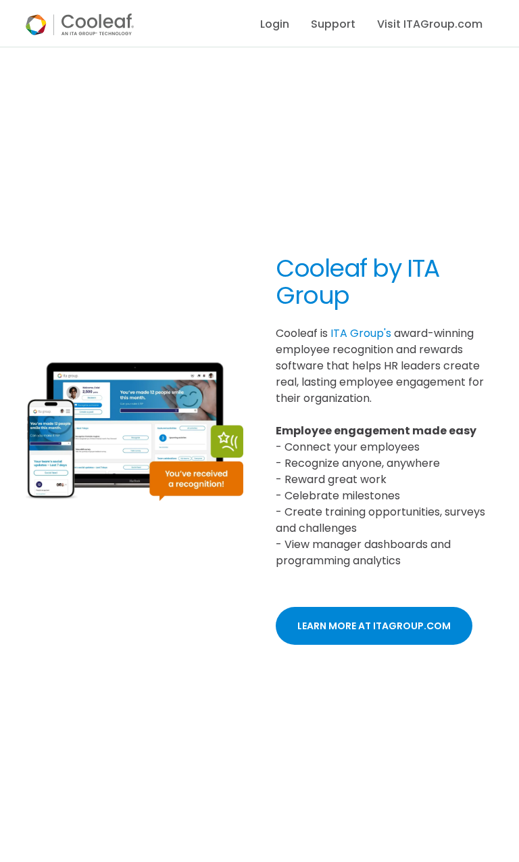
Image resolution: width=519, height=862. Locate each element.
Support (333, 24)
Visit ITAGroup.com (430, 24)
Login (274, 24)
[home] (80, 24)
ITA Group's (360, 333)
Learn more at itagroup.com (374, 626)
